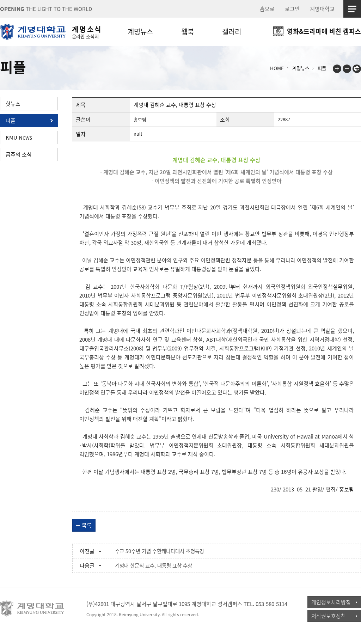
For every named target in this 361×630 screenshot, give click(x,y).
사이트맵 (352, 9)
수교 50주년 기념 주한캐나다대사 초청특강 (159, 551)
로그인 (292, 9)
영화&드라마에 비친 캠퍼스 (324, 31)
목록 (87, 525)
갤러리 (231, 31)
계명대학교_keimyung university (32, 608)
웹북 (187, 31)
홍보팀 (346, 489)
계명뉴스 (140, 31)
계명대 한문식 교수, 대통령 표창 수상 (153, 565)
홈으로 (267, 9)
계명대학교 (322, 9)
